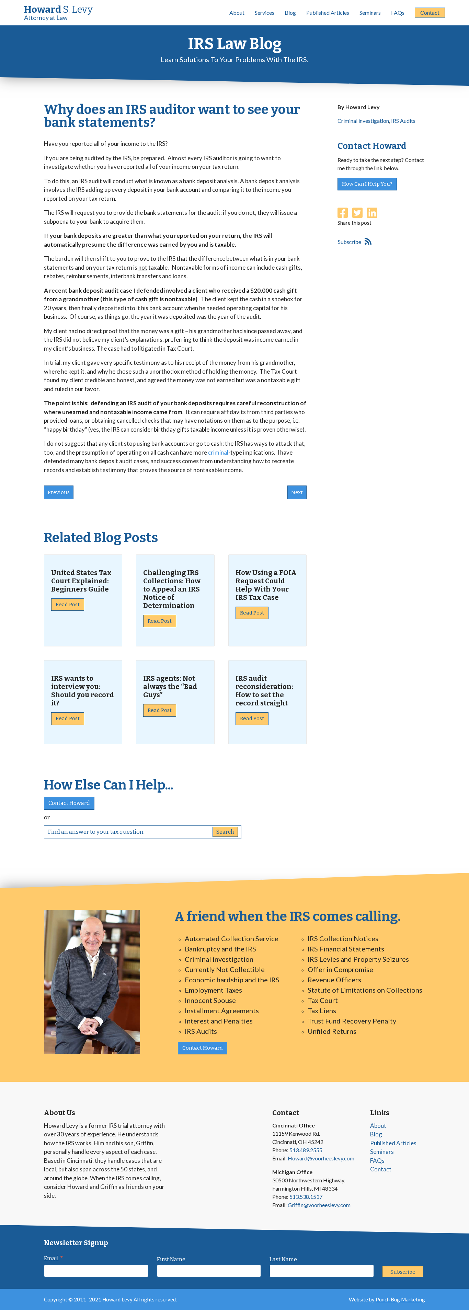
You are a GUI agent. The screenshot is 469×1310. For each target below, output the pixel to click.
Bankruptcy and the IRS (220, 949)
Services (264, 12)
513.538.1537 (305, 1196)
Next (297, 492)
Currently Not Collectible (225, 969)
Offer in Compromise (340, 969)
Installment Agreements (222, 1010)
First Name (171, 1259)
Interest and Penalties (219, 1021)
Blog (290, 12)
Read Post (68, 604)
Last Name (283, 1259)
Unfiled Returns (332, 1031)
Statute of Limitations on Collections (365, 990)
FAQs (397, 12)
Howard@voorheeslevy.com (321, 1158)
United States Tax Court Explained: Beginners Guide (81, 581)
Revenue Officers (334, 979)
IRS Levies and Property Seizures (358, 959)
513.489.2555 (305, 1150)
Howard (58, 13)
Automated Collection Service (231, 938)
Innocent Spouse (210, 1000)
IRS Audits (403, 120)
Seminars (370, 12)
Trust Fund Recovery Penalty (352, 1021)
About (236, 12)
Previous (59, 492)
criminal (218, 452)
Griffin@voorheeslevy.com (319, 1205)
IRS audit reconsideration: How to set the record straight (264, 690)
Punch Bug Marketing (400, 1299)
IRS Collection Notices (343, 938)
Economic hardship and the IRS (232, 979)
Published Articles (327, 12)
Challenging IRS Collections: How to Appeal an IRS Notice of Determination (172, 589)
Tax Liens (322, 1010)
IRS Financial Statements (346, 949)
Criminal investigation (363, 120)
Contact (429, 12)
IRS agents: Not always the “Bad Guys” (170, 686)
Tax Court (323, 1000)
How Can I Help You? (367, 184)
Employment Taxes (213, 990)
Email (54, 1259)
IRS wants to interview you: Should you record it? (82, 690)
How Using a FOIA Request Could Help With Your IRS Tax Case (266, 585)
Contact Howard (69, 803)
